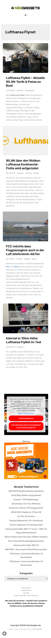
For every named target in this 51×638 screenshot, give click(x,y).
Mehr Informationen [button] (26, 413)
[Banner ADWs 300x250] (26, 461)
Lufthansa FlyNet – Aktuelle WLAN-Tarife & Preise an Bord (25, 81)
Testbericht (29, 90)
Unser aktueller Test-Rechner (26, 595)
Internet (20, 90)
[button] (4, 633)
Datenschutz (26, 590)
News (34, 259)
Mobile (36, 173)
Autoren (26, 593)
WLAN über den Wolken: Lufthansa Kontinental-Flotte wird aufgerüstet (23, 164)
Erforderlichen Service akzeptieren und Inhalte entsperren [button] (26, 426)
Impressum (26, 588)
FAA (7, 266)
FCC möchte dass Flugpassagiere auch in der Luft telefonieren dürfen (25, 250)
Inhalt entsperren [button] (26, 418)
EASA (16, 266)
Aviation (20, 173)
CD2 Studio (37, 629)
